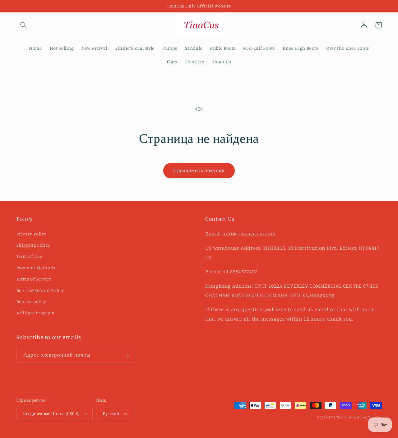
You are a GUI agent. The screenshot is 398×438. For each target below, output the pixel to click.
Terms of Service (33, 278)
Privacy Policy (31, 233)
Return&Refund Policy (40, 290)
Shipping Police (33, 245)
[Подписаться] (126, 355)
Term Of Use (29, 256)
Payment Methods (35, 267)
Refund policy (31, 301)
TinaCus (375, 417)
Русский (111, 413)
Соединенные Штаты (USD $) (51, 413)
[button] (23, 25)
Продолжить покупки (199, 170)
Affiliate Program (35, 312)
